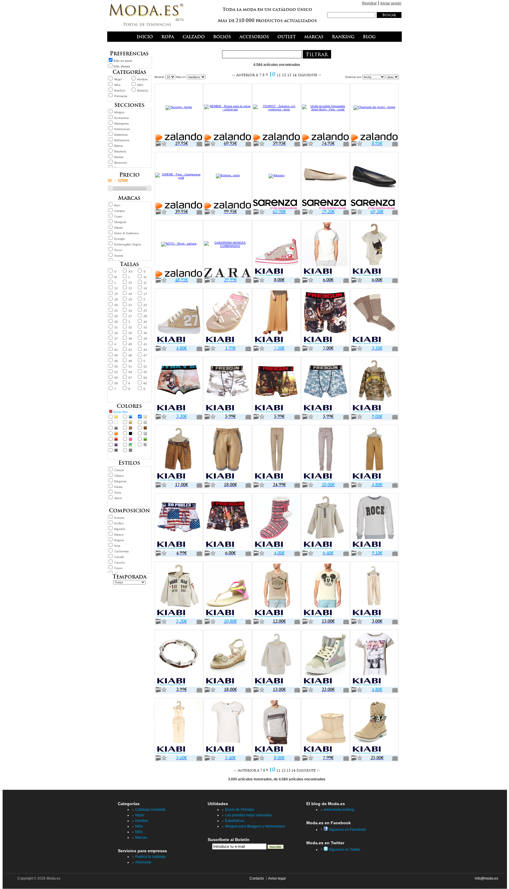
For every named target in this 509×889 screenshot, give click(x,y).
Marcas (141, 837)
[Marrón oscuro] (145, 428)
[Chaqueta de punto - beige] (374, 112)
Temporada (129, 576)
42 (116, 349)
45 (116, 355)
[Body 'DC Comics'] (374, 249)
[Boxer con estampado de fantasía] (178, 385)
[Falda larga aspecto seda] (276, 317)
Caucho (119, 562)
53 (116, 372)
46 (130, 355)
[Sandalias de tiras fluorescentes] (227, 590)
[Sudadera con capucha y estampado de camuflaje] (374, 385)
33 (145, 327)
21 (130, 305)
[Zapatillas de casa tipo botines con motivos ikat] (276, 522)
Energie (119, 238)
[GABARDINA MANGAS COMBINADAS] (227, 249)
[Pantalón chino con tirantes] (178, 727)
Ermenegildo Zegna (127, 244)
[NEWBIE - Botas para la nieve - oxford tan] (227, 112)
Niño (140, 85)
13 (130, 288)
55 (145, 372)
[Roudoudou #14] (325, 181)
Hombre (142, 79)
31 (116, 327)
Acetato (119, 517)
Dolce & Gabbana (126, 233)
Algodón (119, 529)
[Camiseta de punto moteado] (227, 727)
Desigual (120, 222)
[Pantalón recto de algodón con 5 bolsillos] (374, 454)
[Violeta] (116, 444)
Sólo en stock (122, 60)
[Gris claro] (145, 422)
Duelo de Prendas (239, 809)
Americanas (122, 129)
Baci (117, 205)
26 (116, 316)
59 (116, 383)
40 (130, 344)
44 (145, 349)
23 (116, 310)
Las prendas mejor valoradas (248, 815)
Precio (129, 174)
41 (145, 344)
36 (145, 333)
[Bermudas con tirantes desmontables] (227, 454)
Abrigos (119, 112)
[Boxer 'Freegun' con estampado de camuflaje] (227, 385)
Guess (118, 255)
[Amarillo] (116, 416)
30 (145, 321)
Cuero (118, 568)
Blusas (118, 157)
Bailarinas (121, 134)
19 (130, 299)
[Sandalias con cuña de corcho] (227, 658)
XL (145, 277)
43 (130, 349)
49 (130, 361)
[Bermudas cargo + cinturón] (178, 454)
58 (145, 377)
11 (145, 282)
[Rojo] (116, 439)
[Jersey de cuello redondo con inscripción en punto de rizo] (374, 522)
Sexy (117, 492)
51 (130, 366)
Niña (117, 85)
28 (145, 316)
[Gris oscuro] (116, 428)
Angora (119, 540)
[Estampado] (145, 444)
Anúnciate (143, 862)
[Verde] (145, 439)
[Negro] (130, 433)
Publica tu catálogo (150, 857)
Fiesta (118, 486)
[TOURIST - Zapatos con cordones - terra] (276, 112)
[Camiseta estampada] (276, 590)
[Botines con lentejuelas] (325, 727)
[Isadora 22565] (374, 181)
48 (116, 361)
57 (130, 377)
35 (130, 333)
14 (145, 288)
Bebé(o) (119, 90)
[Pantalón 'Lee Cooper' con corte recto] (276, 454)
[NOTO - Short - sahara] (178, 249)
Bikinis (118, 145)
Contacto (256, 878)
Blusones (120, 162)
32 (130, 327)
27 (130, 316)
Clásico (119, 475)
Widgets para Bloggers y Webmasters (255, 826)
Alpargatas (121, 123)
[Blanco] (116, 422)
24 (130, 310)
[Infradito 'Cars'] (227, 317)
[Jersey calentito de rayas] (276, 727)
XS (130, 271)
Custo (118, 216)
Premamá (120, 96)
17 (145, 293)
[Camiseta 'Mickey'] (325, 590)
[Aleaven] (276, 181)
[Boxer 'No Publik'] (178, 522)
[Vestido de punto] (276, 658)
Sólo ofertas (121, 66)
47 (145, 355)
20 (116, 305)
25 (145, 310)
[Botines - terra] (227, 181)
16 (130, 293)
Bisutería (120, 151)
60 (145, 383)
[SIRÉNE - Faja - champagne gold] (178, 181)
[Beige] (145, 416)
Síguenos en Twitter (344, 850)
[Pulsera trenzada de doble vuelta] (178, 658)
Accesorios (121, 117)
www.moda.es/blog (339, 809)
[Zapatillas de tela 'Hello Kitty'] (276, 249)
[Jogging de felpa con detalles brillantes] (374, 590)
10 (130, 282)
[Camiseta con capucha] (325, 522)
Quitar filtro (120, 411)
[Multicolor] (130, 444)
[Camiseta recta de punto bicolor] (325, 249)
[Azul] (130, 416)
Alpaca (118, 534)
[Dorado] (130, 422)
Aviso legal (277, 878)
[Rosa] (130, 439)
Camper (119, 210)
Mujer (118, 79)
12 (116, 288)
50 (116, 366)
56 (116, 377)
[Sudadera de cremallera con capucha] (178, 590)
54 (130, 372)
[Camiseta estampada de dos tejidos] (374, 658)
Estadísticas (234, 821)
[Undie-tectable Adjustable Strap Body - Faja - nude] (325, 112)
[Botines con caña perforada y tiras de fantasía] (374, 727)
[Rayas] (116, 450)
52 (145, 366)
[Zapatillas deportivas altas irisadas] (325, 658)
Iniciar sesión (390, 3)
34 (116, 333)
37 (116, 338)
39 (145, 338)
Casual (119, 470)
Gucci (118, 250)
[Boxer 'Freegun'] (325, 317)
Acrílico (119, 523)
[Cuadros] (130, 450)
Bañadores (121, 140)
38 (130, 338)
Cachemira (121, 551)
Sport (118, 498)
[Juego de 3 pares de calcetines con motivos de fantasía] (374, 317)
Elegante (120, 481)
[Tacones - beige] (178, 112)
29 (116, 321)
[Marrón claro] (130, 428)
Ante (117, 545)
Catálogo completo (150, 809)
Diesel (118, 227)
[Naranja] (116, 433)
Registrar (369, 3)
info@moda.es (486, 878)
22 (145, 305)
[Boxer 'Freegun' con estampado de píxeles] (325, 385)
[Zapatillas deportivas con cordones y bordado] (178, 317)
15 (116, 293)
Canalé (119, 557)
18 (116, 299)
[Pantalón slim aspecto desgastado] (325, 454)
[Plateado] (145, 433)
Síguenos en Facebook (347, 829)
